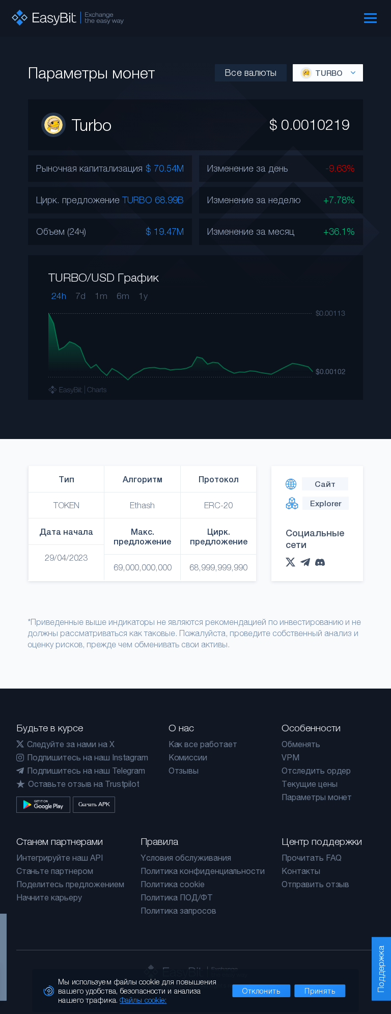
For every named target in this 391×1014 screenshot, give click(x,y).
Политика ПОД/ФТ (176, 897)
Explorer (325, 503)
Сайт (325, 483)
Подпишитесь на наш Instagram (88, 757)
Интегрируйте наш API (59, 857)
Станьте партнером (54, 870)
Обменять (301, 744)
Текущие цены (309, 783)
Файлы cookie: (143, 999)
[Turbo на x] (293, 562)
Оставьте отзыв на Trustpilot (84, 783)
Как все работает (203, 744)
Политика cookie (172, 884)
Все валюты (250, 72)
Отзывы (184, 770)
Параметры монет (317, 797)
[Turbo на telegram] (307, 562)
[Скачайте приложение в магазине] (43, 805)
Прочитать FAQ (311, 857)
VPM (290, 757)
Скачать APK (94, 804)
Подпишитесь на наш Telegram (86, 770)
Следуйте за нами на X (71, 744)
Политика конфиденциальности (203, 870)
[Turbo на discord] (322, 562)
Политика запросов (178, 910)
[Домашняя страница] (68, 17)
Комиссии (188, 757)
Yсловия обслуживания (186, 857)
